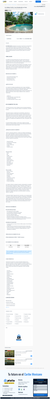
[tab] (29, 14)
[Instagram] (8, 395)
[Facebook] (4, 395)
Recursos (26, 1)
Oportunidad (9, 10)
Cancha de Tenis (18, 316)
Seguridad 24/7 (9, 323)
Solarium (17, 323)
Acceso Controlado (10, 314)
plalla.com (7, 307)
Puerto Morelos (9, 4)
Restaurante (27, 321)
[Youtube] (11, 395)
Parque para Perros (19, 321)
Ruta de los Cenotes (14, 4)
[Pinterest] (10, 395)
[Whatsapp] (3, 395)
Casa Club (26, 316)
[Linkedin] (7, 395)
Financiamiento (20, 1)
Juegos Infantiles (9, 321)
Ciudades (15, 1)
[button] (42, 4)
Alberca (17, 314)
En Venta (6, 10)
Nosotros (30, 1)
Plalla (6, 4)
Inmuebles (10, 1)
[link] (9, 353)
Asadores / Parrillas (28, 314)
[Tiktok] (6, 395)
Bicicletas (8, 316)
